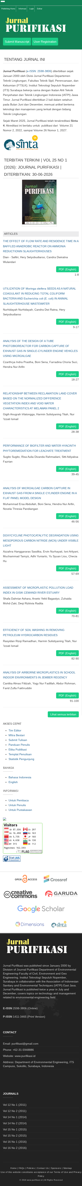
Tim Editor (15, 730)
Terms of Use (61, 1172)
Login (31, 9)
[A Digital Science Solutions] (29, 925)
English (13, 782)
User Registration (45, 41)
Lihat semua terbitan (63, 714)
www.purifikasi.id (35, 1180)
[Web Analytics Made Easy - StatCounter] (11, 858)
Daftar (39, 9)
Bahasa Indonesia (20, 777)
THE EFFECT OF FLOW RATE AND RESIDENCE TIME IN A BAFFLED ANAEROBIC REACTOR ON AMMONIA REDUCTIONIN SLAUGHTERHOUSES (40, 246)
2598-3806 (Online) (25, 1008)
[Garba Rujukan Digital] (61, 894)
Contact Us (43, 1168)
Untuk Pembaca (19, 800)
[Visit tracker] (4, 818)
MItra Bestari (17, 735)
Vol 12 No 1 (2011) (14, 1104)
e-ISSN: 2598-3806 (39, 71)
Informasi (22, 9)
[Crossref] (55, 879)
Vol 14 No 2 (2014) (15, 1123)
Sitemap (67, 1168)
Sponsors (56, 1168)
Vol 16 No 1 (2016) (15, 1141)
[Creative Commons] (20, 894)
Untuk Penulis (17, 805)
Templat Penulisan (20, 754)
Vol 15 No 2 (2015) (15, 1135)
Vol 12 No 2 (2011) (14, 1111)
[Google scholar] (41, 909)
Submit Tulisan (18, 740)
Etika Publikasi (18, 749)
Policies (31, 1168)
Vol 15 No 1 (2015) (15, 1129)
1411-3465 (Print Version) (29, 1016)
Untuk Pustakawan (20, 809)
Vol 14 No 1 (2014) (15, 1117)
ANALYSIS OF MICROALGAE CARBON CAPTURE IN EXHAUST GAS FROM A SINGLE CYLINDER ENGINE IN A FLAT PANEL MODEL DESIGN (40, 493)
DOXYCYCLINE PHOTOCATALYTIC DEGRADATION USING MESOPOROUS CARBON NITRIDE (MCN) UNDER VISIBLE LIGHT (41, 540)
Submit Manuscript (17, 41)
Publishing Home (8, 9)
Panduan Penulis (19, 744)
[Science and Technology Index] (59, 925)
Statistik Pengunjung (21, 759)
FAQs (22, 1168)
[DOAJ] (26, 879)
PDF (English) (67, 269)
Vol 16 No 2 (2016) (15, 1147)
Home (13, 1168)
